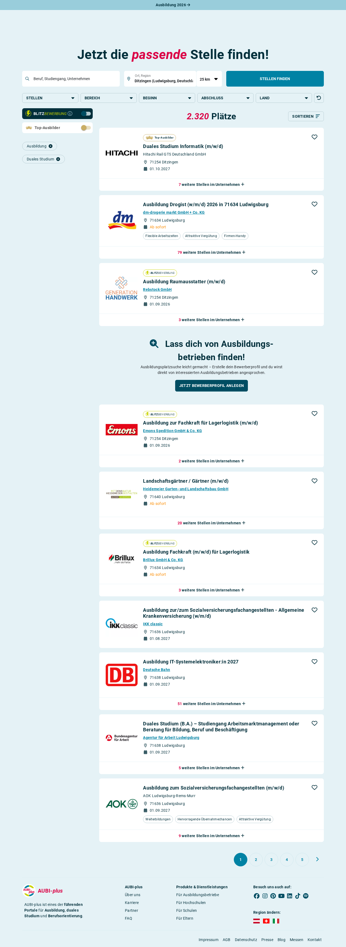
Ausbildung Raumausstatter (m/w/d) (184, 281)
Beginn (150, 98)
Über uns (132, 895)
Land (265, 98)
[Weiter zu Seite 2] (317, 859)
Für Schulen (186, 910)
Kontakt (315, 940)
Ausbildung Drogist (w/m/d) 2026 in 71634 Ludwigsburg (205, 204)
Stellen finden (275, 79)
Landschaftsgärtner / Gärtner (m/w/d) (185, 481)
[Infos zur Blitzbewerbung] (70, 113)
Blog (281, 940)
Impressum (208, 940)
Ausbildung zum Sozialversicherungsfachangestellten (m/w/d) (213, 788)
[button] (319, 98)
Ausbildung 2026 (171, 5)
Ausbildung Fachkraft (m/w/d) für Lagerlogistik (196, 552)
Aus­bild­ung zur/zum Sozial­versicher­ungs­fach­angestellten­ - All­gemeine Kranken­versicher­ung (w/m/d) (223, 613)
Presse (267, 940)
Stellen (34, 98)
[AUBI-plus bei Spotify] (306, 896)
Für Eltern (184, 918)
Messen (296, 940)
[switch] (74, 113)
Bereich (92, 98)
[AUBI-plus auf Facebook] (256, 896)
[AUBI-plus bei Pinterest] (273, 896)
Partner (131, 910)
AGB (227, 940)
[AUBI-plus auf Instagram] (264, 896)
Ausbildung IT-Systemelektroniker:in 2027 (190, 662)
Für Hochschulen (191, 902)
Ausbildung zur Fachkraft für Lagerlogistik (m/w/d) (200, 423)
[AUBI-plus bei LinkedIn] (289, 896)
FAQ (128, 918)
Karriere (132, 902)
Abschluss (212, 98)
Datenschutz (246, 940)
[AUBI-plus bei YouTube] (281, 896)
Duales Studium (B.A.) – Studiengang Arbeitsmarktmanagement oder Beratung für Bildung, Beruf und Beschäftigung (221, 726)
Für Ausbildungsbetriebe (197, 895)
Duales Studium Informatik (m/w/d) (183, 146)
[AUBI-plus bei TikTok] (297, 896)
